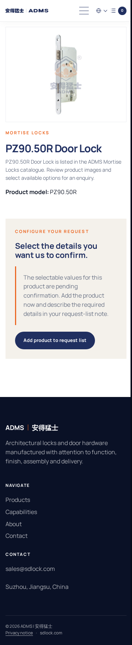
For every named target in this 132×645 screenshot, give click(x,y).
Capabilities (21, 521)
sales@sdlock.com (30, 578)
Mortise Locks (28, 132)
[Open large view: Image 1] (63, 74)
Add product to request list (55, 349)
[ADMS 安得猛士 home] (29, 11)
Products (18, 509)
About (14, 533)
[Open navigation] (78, 11)
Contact (16, 545)
